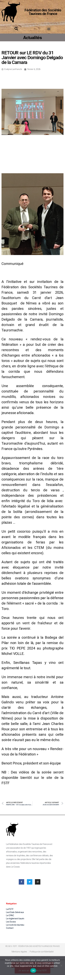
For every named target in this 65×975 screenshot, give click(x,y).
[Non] (61, 965)
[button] (48, 28)
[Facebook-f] (21, 882)
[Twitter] (29, 882)
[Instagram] (37, 882)
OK (33, 970)
